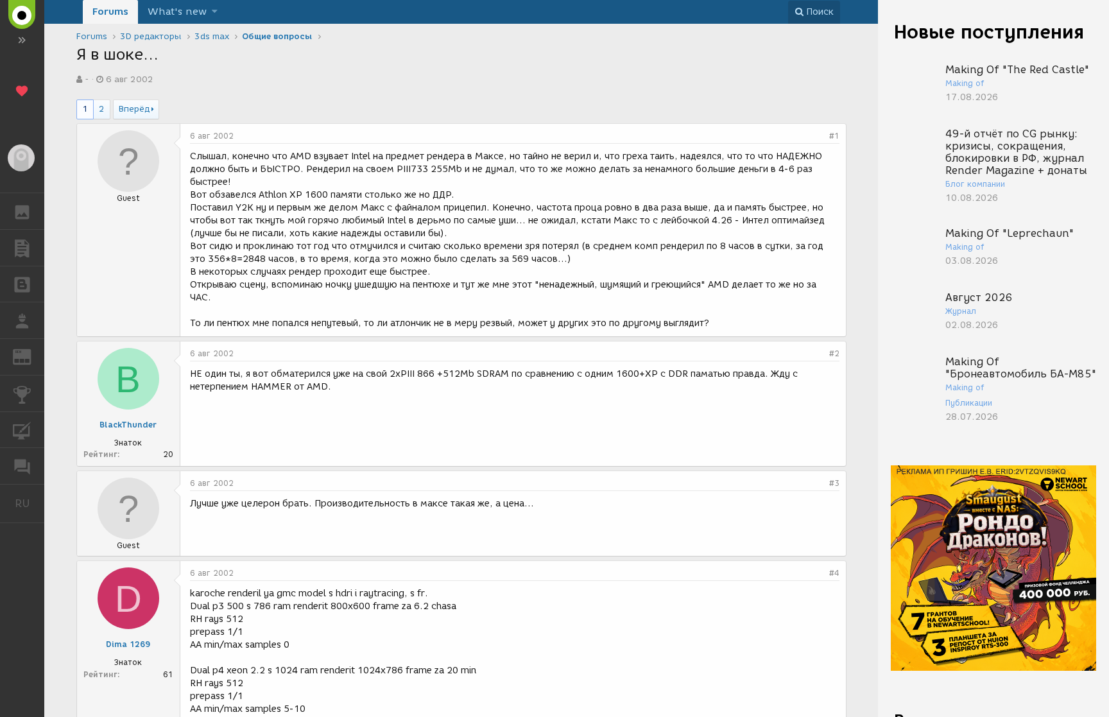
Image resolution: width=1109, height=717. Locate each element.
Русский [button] (29, 503)
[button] (215, 12)
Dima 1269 (128, 644)
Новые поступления (989, 32)
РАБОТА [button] (22, 320)
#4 (834, 573)
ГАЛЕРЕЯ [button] (22, 211)
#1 (834, 136)
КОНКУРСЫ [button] (22, 393)
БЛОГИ (22, 284)
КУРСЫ (22, 430)
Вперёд (134, 109)
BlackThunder (128, 424)
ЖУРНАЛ (29, 356)
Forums (110, 11)
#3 (834, 483)
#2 (834, 353)
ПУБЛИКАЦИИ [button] (22, 248)
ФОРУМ (22, 466)
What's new (177, 11)
